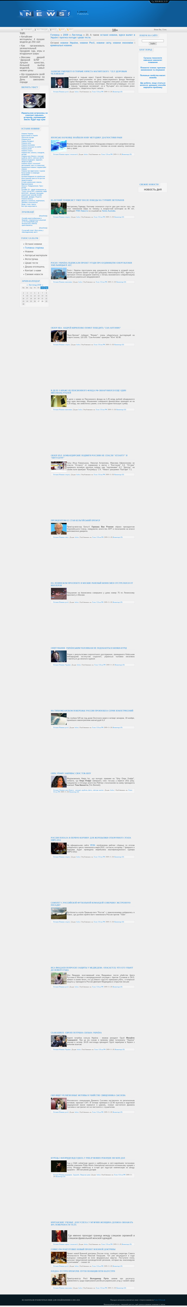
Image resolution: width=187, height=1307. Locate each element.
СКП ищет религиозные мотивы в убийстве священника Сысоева (88, 1095)
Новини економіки (28, 145)
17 (27, 298)
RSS (62, 30)
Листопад (77, 35)
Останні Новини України (62, 665)
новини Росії (87, 43)
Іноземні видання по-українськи (33, 176)
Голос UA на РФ (97, 92)
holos (76, 92)
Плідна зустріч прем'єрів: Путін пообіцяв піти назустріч (83, 1271)
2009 (65, 35)
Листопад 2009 (35, 285)
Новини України (27, 133)
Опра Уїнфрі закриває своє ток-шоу (71, 773)
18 (31, 298)
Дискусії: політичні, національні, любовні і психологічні (33, 201)
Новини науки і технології (30, 163)
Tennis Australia (108, 211)
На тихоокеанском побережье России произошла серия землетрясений (92, 711)
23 (23, 301)
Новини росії (26, 139)
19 (35, 298)
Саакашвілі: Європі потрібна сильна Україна (76, 1033)
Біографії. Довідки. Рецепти (31, 197)
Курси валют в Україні (29, 135)
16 (23, 298)
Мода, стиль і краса (28, 204)
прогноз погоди (68, 37)
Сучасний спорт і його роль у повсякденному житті (32, 231)
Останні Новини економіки (62, 282)
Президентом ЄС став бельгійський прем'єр (75, 520)
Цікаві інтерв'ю (26, 180)
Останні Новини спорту (61, 217)
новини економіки (123, 43)
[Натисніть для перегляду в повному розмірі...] (60, 87)
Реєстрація (42, 30)
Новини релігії (26, 149)
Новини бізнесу (27, 199)
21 (42, 298)
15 (46, 296)
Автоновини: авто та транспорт (33, 165)
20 (38, 298)
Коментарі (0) (117, 92)
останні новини (108, 35)
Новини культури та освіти (31, 147)
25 (31, 301)
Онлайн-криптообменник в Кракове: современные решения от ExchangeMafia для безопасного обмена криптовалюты (34, 221)
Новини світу (26, 143)
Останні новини (30, 129)
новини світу (104, 43)
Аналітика (43, 216)
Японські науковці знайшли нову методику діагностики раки (86, 138)
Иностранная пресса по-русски (33, 178)
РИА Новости (82, 211)
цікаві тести (84, 37)
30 (23, 304)
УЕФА (92, 845)
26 (35, 301)
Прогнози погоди (27, 137)
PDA (71, 30)
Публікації (28, 212)
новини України (69, 43)
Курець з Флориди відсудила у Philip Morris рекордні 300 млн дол (88, 1158)
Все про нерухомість (29, 206)
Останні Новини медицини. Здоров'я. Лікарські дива (71, 1175)
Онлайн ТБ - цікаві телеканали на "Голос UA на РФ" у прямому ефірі (34, 190)
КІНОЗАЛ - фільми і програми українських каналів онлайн (32, 194)
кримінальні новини (61, 45)
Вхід (54, 30)
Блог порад (146, 50)
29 (46, 301)
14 (42, 296)
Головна (27, 30)
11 (31, 296)
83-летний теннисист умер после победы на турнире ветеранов (87, 200)
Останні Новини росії (60, 92)
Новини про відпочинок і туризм (33, 171)
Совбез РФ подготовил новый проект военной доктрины (83, 1249)
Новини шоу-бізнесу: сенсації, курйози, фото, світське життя (32, 157)
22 (46, 298)
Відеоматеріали (27, 184)
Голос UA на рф (159, 1300)
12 (35, 296)
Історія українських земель (31, 182)
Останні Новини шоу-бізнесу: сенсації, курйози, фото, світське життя (78, 790)
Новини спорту (27, 151)
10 (27, 296)
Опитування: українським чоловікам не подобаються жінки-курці (89, 648)
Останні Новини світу (61, 537)
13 (38, 296)
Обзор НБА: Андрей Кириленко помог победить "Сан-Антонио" (86, 328)
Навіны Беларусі (27, 141)
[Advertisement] (153, 137)
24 (27, 301)
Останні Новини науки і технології (65, 154)
